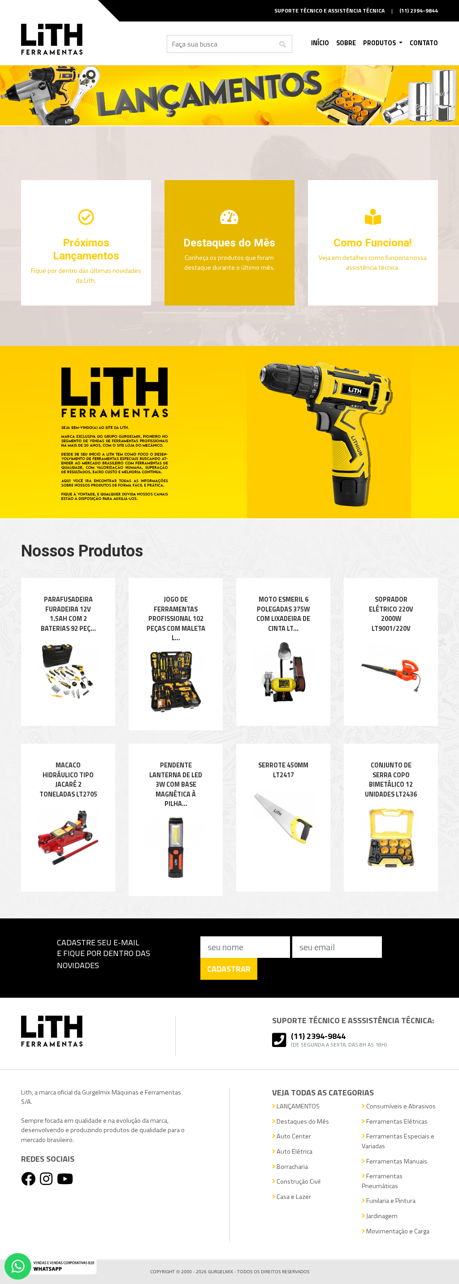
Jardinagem (381, 1216)
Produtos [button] (380, 43)
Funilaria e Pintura (390, 1201)
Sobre (346, 43)
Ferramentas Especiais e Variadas (398, 1141)
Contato (424, 43)
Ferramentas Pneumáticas (382, 1181)
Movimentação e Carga (397, 1231)
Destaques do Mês (302, 1121)
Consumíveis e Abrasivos (400, 1106)
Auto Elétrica (293, 1151)
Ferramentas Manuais (396, 1161)
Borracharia (291, 1167)
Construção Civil (297, 1181)
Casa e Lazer (293, 1197)
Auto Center (293, 1136)
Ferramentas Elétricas (396, 1121)
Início (320, 43)
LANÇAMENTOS (297, 1106)
